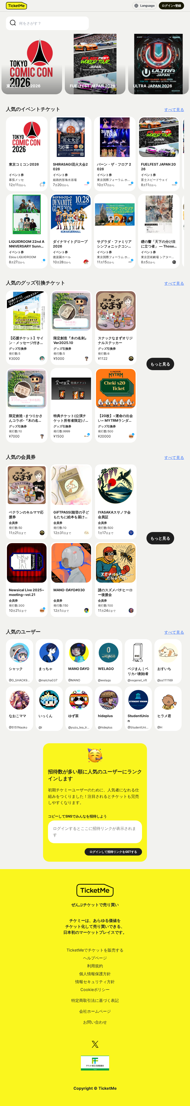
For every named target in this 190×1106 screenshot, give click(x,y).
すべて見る (174, 110)
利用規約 (95, 965)
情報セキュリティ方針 (95, 981)
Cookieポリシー (95, 989)
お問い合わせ (95, 1022)
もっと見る (160, 364)
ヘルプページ (95, 957)
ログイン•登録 (171, 5)
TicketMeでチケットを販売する (95, 950)
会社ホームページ (95, 1011)
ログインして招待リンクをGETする (113, 852)
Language (147, 5)
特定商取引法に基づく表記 (95, 1000)
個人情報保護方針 (95, 973)
